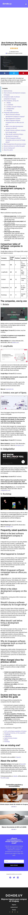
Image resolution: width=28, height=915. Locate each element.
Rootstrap (7, 741)
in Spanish (18, 757)
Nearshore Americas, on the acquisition (14, 733)
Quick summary (8, 91)
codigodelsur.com (5, 490)
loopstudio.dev (9, 389)
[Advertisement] (14, 25)
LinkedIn (15, 776)
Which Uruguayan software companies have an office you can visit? (15, 122)
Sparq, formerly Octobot (10, 738)
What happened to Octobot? (13, 118)
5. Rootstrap (9, 110)
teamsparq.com (19, 445)
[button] (26, 4)
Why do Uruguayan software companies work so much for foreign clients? (15, 140)
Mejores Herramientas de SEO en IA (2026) (14, 827)
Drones (14, 909)
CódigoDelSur (8, 736)
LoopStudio (7, 734)
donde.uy (7, 4)
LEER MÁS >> (14, 806)
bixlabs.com (15, 342)
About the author (8, 150)
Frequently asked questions (11, 112)
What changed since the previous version (15, 144)
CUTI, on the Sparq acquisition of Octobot (15, 731)
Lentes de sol (14, 907)
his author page (5, 778)
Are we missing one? (9, 148)
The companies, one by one (11, 100)
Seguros (14, 904)
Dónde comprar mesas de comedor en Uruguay (14, 804)
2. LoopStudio (9, 104)
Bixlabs (6, 740)
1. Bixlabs (8, 102)
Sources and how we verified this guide (14, 146)
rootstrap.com (9, 526)
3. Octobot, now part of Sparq (13, 106)
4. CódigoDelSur (10, 108)
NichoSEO (23, 764)
